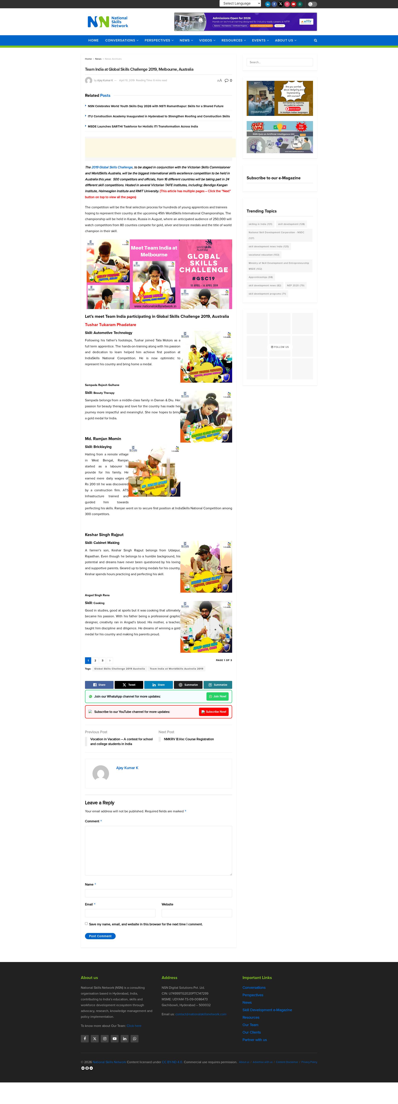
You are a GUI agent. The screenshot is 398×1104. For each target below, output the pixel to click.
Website (167, 904)
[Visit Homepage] (108, 21)
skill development (291, 224)
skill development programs (267, 293)
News (185, 40)
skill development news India (269, 246)
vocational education (264, 254)
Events (259, 40)
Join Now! (220, 696)
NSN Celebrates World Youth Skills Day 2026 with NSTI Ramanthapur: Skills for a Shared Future (155, 106)
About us (284, 40)
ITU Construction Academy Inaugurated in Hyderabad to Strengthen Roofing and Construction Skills (159, 116)
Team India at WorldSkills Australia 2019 (176, 669)
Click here (134, 1025)
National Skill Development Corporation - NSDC (276, 235)
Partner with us (255, 1039)
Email (90, 904)
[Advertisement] (160, 148)
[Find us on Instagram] (287, 4)
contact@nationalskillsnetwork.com (200, 1014)
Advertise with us (263, 1062)
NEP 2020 (296, 285)
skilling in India (260, 224)
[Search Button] (315, 40)
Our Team (250, 1025)
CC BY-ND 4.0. (172, 1062)
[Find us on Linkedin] (125, 1038)
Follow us (281, 347)
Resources (232, 40)
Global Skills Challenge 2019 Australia (119, 669)
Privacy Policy (309, 1062)
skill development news (265, 285)
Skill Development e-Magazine (267, 1010)
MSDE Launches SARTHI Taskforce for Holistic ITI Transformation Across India (143, 126)
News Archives (113, 59)
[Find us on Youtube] (293, 4)
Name (90, 884)
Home (93, 40)
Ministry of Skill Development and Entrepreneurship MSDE (279, 266)
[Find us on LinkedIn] (268, 4)
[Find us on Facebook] (274, 4)
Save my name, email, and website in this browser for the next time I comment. (146, 924)
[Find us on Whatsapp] (300, 4)
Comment (93, 821)
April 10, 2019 (127, 80)
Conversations (120, 40)
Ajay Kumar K (105, 80)
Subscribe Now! (216, 712)
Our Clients (252, 1032)
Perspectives (157, 40)
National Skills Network (109, 1062)
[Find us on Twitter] (280, 4)
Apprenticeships (261, 277)
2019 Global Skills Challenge (111, 167)
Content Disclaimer (287, 1062)
